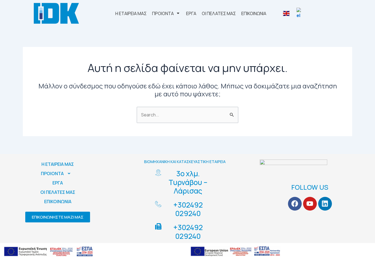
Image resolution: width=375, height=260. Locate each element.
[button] (57, 173)
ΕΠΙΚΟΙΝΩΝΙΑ (57, 202)
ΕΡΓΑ (57, 183)
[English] (287, 13)
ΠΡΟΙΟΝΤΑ (52, 173)
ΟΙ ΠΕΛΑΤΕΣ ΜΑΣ (57, 192)
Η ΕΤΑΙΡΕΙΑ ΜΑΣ (57, 164)
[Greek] (300, 13)
